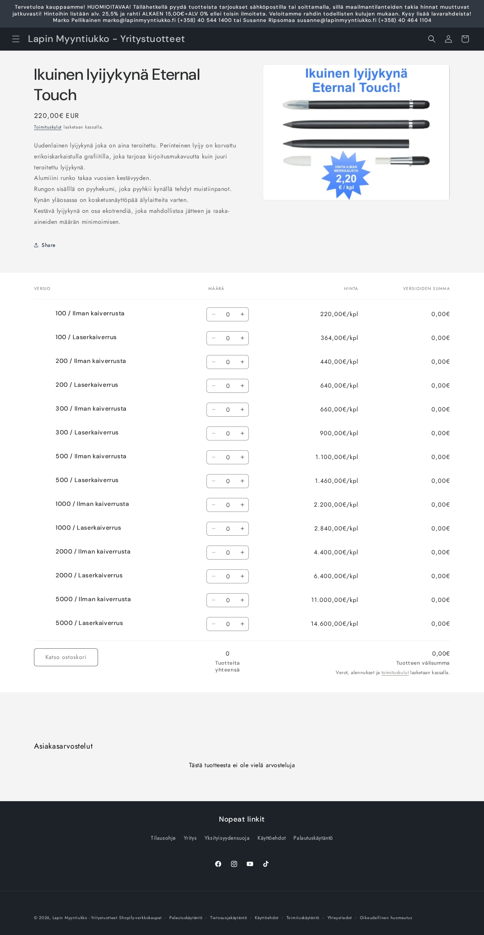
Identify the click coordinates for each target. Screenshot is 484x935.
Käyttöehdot (272, 838)
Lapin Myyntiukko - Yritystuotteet (85, 918)
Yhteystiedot (339, 918)
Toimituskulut (48, 127)
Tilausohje (163, 838)
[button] (16, 39)
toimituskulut (395, 672)
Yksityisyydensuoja (227, 838)
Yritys (190, 838)
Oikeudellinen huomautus (386, 918)
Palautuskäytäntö (313, 838)
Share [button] (49, 245)
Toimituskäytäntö (303, 918)
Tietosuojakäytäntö (228, 918)
